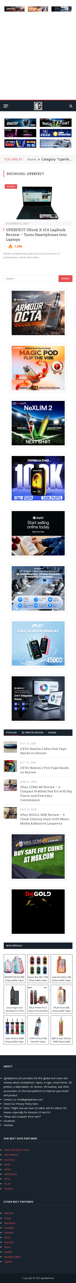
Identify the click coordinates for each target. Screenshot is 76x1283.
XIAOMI (52, 732)
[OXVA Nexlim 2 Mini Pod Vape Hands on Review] (10, 747)
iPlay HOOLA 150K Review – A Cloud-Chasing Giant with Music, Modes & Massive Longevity (44, 819)
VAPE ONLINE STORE (16, 1150)
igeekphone (47, 1278)
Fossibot (9, 1228)
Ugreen (8, 1261)
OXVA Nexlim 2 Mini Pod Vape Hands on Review (43, 751)
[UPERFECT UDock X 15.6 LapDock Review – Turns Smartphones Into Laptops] (38, 202)
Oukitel (8, 1252)
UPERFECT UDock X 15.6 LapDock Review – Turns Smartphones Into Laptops (36, 234)
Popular (11, 732)
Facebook (9, 1121)
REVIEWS (11, 186)
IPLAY (7, 1183)
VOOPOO (9, 1159)
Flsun (7, 1237)
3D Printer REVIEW (32, 732)
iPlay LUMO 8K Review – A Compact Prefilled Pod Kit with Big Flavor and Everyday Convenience (46, 793)
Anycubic (9, 1242)
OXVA (7, 1164)
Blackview (9, 1223)
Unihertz (9, 1232)
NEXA (7, 1169)
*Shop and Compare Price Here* (22, 1116)
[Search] (70, 106)
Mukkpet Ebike (12, 1256)
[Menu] (6, 106)
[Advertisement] (38, 56)
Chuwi (7, 1218)
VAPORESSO (11, 1154)
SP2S (7, 1179)
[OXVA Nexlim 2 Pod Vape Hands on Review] (10, 766)
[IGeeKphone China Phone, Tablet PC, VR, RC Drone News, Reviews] (38, 106)
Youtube (8, 1125)
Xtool (7, 1247)
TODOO (8, 1188)
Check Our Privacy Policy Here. (21, 1103)
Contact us (10, 1099)
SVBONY (9, 1213)
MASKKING (10, 1174)
